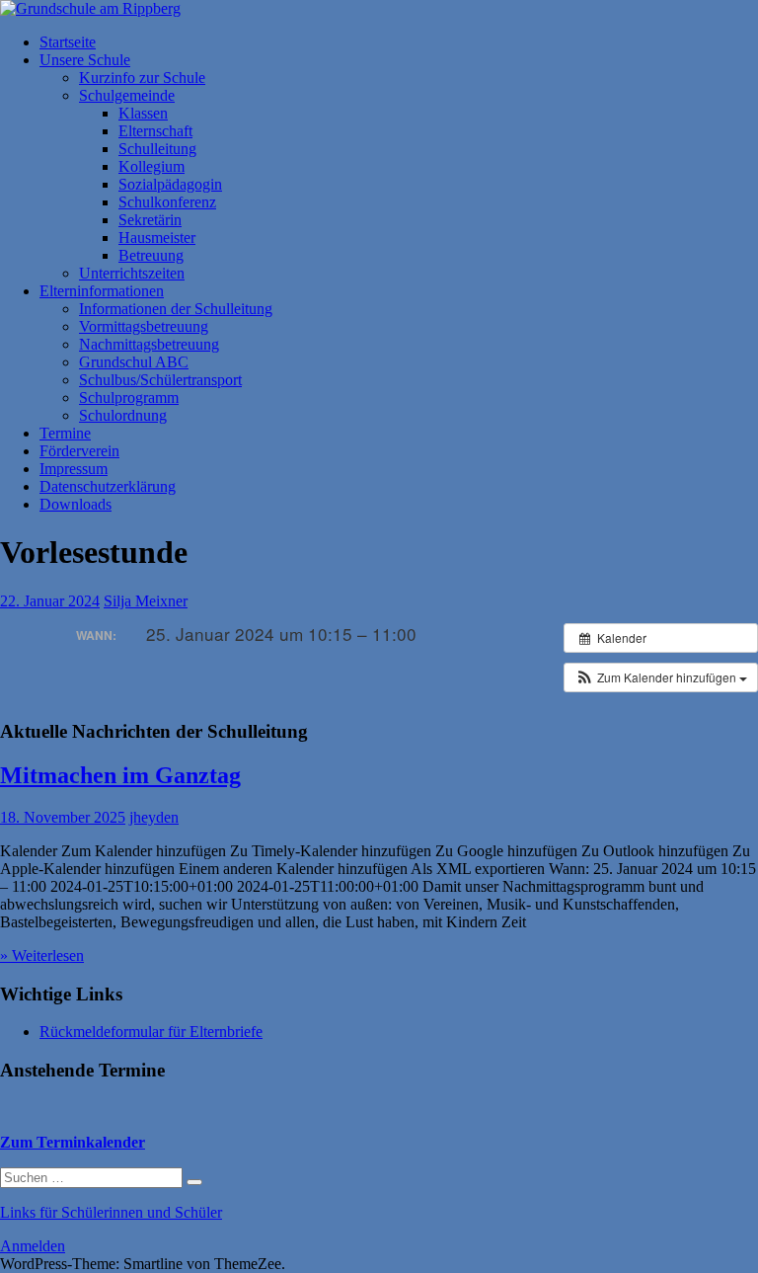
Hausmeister (156, 237)
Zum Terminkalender (72, 1142)
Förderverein (79, 450)
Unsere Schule (84, 59)
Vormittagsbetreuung (143, 326)
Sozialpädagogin (170, 184)
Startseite (67, 42)
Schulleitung (157, 148)
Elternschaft (155, 130)
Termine (65, 433)
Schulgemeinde (127, 95)
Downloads (75, 504)
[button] (661, 677)
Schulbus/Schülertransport (160, 379)
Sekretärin (150, 219)
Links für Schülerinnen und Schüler (111, 1212)
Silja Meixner (146, 601)
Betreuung (151, 255)
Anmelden (32, 1245)
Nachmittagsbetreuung (149, 344)
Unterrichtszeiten (132, 273)
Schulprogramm (129, 397)
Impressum (73, 468)
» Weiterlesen (42, 955)
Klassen (143, 113)
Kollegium (151, 166)
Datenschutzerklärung (107, 486)
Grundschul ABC (134, 362)
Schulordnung (123, 415)
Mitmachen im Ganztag (120, 775)
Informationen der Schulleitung (175, 308)
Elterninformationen (101, 290)
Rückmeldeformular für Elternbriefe (151, 1031)
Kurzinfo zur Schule (142, 77)
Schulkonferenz (167, 202)
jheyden (154, 817)
